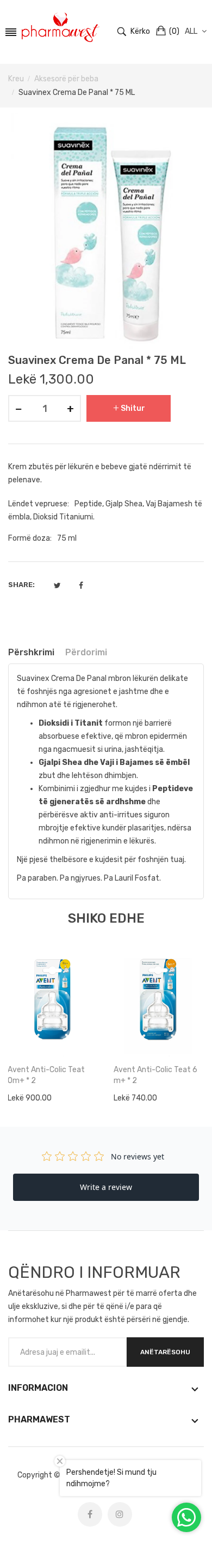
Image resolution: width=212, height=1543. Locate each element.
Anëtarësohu (165, 1352)
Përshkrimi (31, 652)
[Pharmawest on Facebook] (90, 1514)
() (174, 31)
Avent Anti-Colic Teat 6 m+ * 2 (155, 1075)
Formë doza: (30, 538)
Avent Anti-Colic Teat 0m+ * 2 (46, 1075)
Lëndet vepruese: (38, 504)
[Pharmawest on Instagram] (120, 1514)
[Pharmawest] (60, 27)
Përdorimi (86, 652)
